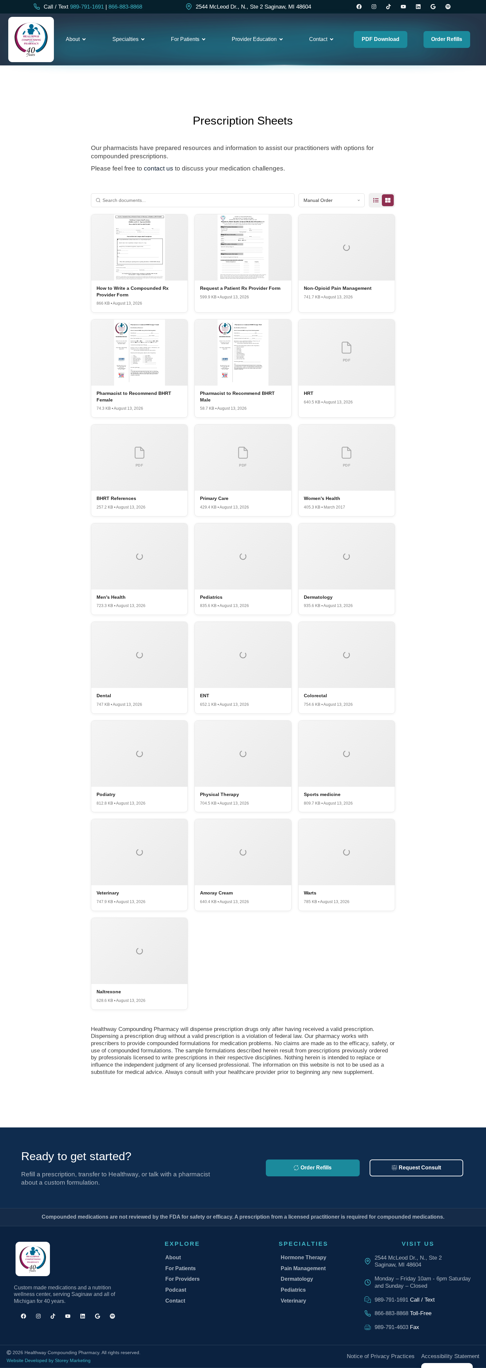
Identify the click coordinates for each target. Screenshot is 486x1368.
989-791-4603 (391, 1327)
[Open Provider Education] (281, 39)
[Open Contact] (331, 39)
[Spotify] (448, 7)
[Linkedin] (418, 7)
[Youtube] (403, 7)
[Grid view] (388, 200)
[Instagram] (374, 7)
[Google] (433, 7)
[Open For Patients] (203, 39)
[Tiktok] (388, 7)
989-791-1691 (87, 7)
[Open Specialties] (142, 39)
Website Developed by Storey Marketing (49, 1360)
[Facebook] (359, 7)
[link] (248, 7)
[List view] (376, 200)
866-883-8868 (125, 7)
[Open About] (84, 39)
